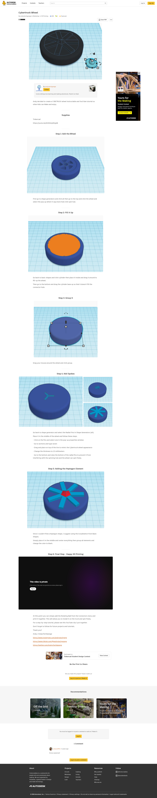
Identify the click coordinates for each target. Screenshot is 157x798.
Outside (78, 777)
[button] (111, 19)
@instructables (123, 772)
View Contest (104, 655)
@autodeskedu (122, 776)
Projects (24, 3)
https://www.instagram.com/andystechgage (50, 638)
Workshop (36, 16)
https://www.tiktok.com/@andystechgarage (50, 641)
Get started (97, 774)
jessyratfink (57, 749)
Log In (143, 3)
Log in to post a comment (78, 760)
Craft (66, 780)
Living (77, 774)
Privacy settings (75, 794)
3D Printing (44, 16)
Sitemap (96, 780)
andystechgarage (25, 16)
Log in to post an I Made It (78, 678)
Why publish (98, 772)
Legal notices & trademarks (118, 794)
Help (95, 777)
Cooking (78, 772)
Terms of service (50, 794)
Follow (46, 89)
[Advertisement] (128, 96)
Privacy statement (62, 794)
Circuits (67, 772)
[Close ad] (139, 73)
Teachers (41, 3)
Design (67, 777)
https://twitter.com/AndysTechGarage (47, 645)
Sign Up (151, 3)
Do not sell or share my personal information (94, 794)
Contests (32, 3)
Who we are (97, 782)
